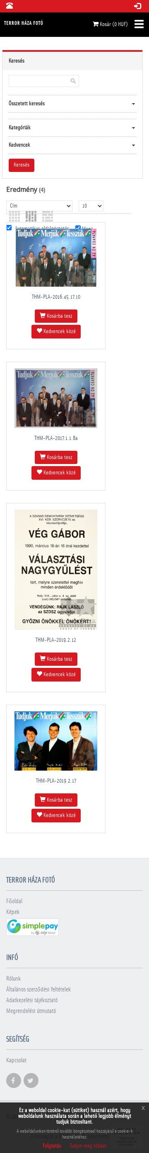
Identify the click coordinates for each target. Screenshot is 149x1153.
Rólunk (13, 979)
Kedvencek (19, 145)
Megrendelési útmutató (31, 1011)
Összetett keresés (27, 103)
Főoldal (14, 901)
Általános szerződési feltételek (38, 989)
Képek (12, 912)
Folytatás (52, 1146)
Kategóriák (20, 128)
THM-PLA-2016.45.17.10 (56, 297)
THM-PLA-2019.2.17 (56, 781)
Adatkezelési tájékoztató (32, 1000)
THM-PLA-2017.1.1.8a (56, 438)
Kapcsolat (16, 1060)
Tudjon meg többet (88, 1146)
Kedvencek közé (59, 331)
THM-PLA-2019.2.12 (56, 640)
